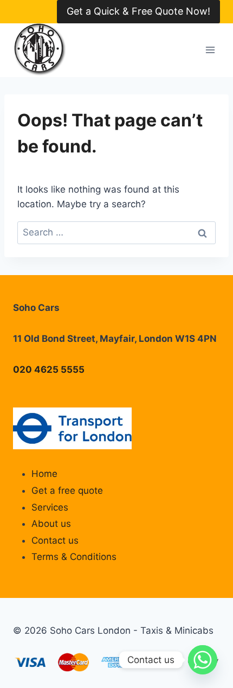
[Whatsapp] (202, 659)
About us (51, 523)
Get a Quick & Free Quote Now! (138, 11)
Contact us (55, 540)
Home (44, 473)
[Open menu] (210, 50)
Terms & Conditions (73, 556)
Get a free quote (67, 490)
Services (49, 507)
